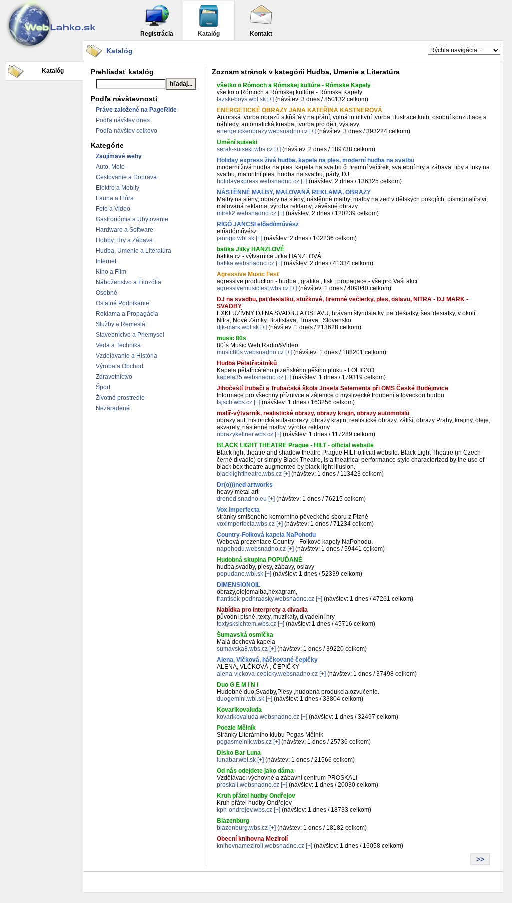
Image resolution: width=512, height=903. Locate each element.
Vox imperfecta (238, 509)
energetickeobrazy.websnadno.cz (262, 131)
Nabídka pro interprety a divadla (262, 609)
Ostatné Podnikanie (123, 303)
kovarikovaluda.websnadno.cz (258, 716)
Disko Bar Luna (239, 752)
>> (480, 859)
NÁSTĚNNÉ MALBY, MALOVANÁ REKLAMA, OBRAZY (294, 192)
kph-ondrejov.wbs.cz (244, 809)
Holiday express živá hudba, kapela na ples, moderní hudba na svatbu (315, 160)
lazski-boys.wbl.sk (241, 99)
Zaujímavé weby (119, 156)
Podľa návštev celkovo (127, 130)
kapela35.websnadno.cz (250, 377)
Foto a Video (113, 208)
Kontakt (261, 33)
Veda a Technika (118, 345)
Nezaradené (113, 408)
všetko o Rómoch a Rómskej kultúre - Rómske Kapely (294, 85)
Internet (106, 261)
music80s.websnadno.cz (250, 352)
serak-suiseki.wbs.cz (245, 149)
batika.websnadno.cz (245, 263)
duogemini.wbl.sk (240, 698)
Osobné (107, 292)
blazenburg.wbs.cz (242, 827)
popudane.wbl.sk (240, 573)
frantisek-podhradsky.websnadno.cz (265, 598)
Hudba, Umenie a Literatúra (134, 250)
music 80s (231, 338)
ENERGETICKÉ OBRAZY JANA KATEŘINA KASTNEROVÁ (299, 110)
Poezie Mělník (236, 727)
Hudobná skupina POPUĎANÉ (259, 559)
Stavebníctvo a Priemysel (130, 334)
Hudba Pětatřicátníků (247, 363)
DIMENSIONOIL (238, 584)
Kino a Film (111, 271)
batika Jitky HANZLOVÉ (250, 249)
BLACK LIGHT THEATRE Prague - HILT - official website (295, 445)
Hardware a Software (125, 229)
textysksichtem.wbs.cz (246, 623)
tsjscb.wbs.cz (234, 402)
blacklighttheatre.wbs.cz (249, 473)
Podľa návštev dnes (123, 120)
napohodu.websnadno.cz (251, 548)
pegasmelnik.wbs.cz (244, 741)
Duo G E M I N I (237, 684)
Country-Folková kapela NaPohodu (266, 534)
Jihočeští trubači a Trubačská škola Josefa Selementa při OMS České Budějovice (332, 388)
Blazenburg (233, 820)
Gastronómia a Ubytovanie (132, 219)
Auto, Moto (110, 166)
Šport (103, 387)
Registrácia (157, 33)
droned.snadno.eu (242, 498)
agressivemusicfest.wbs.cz (253, 288)
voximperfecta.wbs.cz (246, 523)
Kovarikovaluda (239, 709)
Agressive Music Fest (248, 274)
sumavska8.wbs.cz (242, 648)
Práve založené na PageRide (136, 109)
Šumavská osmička (245, 634)
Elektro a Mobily (118, 187)
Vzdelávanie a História (127, 355)
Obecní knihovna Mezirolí (252, 838)
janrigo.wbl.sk (235, 238)
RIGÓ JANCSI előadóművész (258, 224)
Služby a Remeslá (121, 324)
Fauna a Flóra (115, 198)
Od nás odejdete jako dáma (255, 770)
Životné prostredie (120, 397)
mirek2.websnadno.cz (246, 213)
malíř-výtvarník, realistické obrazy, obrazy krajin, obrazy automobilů (313, 413)
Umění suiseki (237, 142)
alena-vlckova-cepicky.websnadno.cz (267, 673)
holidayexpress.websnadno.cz (258, 181)
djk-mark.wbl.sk (238, 327)
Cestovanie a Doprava (126, 177)
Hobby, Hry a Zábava (124, 240)
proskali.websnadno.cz (248, 784)
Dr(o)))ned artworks (245, 484)
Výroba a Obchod (120, 366)
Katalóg (209, 33)
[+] (271, 99)
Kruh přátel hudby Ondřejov (256, 795)
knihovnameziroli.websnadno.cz (260, 845)
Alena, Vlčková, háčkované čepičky (267, 659)
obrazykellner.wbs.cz (245, 434)
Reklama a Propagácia (127, 313)
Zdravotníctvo (114, 376)
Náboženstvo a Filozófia (129, 282)
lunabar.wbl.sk (236, 759)
